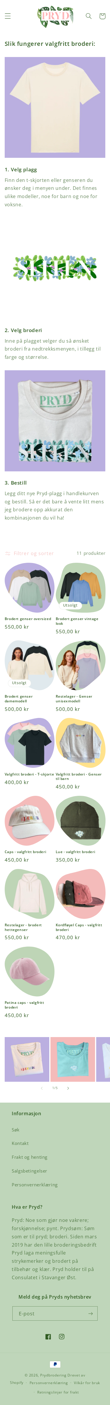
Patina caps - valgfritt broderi (24, 1004)
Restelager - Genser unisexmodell (74, 698)
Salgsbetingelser (29, 1171)
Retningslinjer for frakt (58, 1392)
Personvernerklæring (35, 1185)
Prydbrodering (53, 1375)
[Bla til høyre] (68, 1088)
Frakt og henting (30, 1157)
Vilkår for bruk (87, 1383)
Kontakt (20, 1143)
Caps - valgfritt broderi (25, 852)
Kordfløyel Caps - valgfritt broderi (79, 927)
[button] (7, 16)
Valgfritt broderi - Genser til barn (79, 776)
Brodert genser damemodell (19, 698)
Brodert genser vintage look (77, 621)
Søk (16, 1130)
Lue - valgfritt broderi (75, 852)
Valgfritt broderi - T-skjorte (29, 774)
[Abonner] (90, 1313)
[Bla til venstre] (41, 1088)
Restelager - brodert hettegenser (23, 927)
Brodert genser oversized (28, 619)
